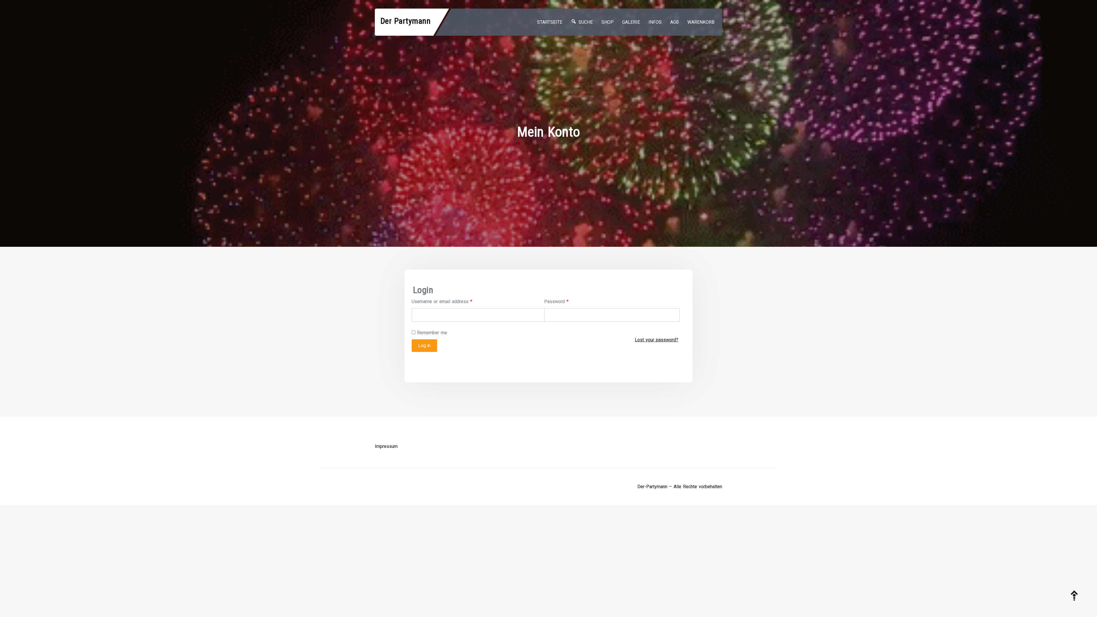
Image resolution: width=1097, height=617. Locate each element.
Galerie (631, 22)
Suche (584, 22)
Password (556, 301)
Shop (607, 22)
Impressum (386, 446)
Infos (655, 22)
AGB (674, 22)
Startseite (549, 22)
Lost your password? (656, 339)
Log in (424, 345)
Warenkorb (700, 22)
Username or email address (442, 301)
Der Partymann (406, 21)
